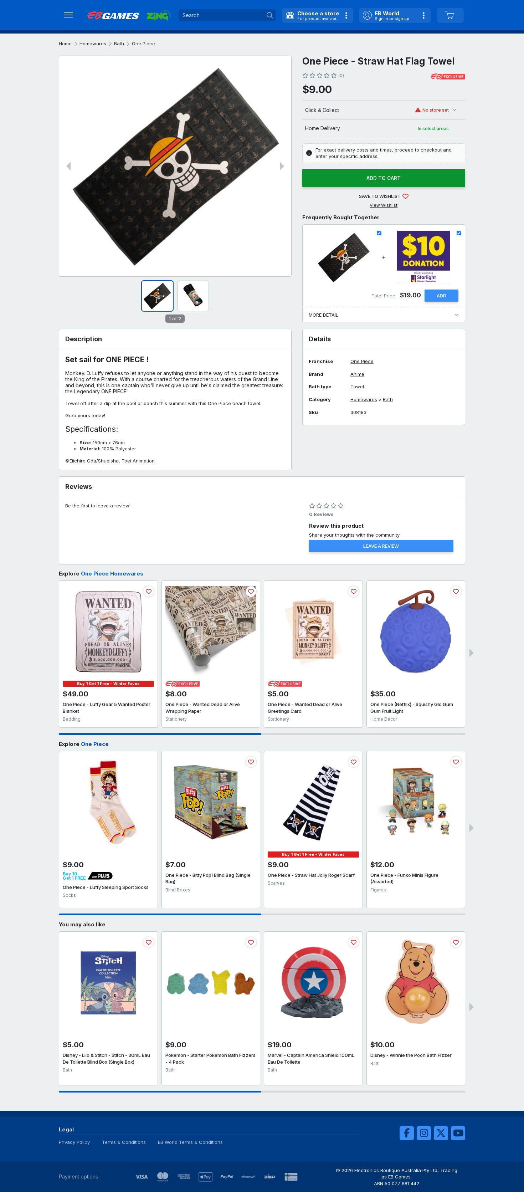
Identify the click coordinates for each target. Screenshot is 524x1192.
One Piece (143, 43)
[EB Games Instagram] (424, 1133)
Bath (119, 43)
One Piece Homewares (112, 573)
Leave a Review (381, 546)
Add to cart (383, 178)
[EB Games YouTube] (458, 1133)
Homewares (92, 43)
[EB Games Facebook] (407, 1133)
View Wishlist (383, 205)
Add (441, 295)
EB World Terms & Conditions (190, 1142)
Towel (357, 386)
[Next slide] (282, 166)
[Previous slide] (68, 166)
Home (65, 43)
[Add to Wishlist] (148, 591)
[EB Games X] (441, 1133)
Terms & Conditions (124, 1142)
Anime (357, 374)
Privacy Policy (74, 1142)
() (341, 75)
